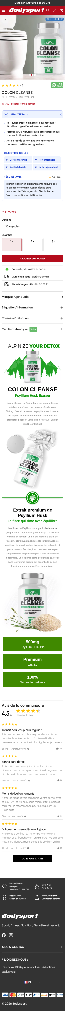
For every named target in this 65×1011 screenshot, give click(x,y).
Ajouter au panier (33, 258)
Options (6, 219)
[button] (61, 10)
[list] (32, 47)
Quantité (7, 235)
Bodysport (19, 1003)
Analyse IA (19, 114)
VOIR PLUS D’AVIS (33, 858)
